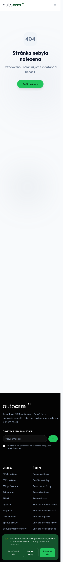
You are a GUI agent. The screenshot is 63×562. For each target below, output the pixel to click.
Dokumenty (9, 516)
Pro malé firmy (41, 474)
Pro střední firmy (42, 486)
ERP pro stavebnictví (44, 510)
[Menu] (54, 5)
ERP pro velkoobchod (44, 528)
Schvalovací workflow (15, 528)
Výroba (7, 504)
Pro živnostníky (41, 480)
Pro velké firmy (41, 492)
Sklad (6, 498)
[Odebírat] (53, 438)
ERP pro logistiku (42, 516)
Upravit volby (30, 553)
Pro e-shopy (40, 498)
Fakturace (8, 492)
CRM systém (10, 474)
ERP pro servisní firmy (45, 522)
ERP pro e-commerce (45, 504)
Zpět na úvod (30, 84)
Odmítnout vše (13, 553)
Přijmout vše (47, 553)
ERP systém (9, 480)
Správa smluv (10, 522)
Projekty (7, 510)
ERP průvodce (10, 486)
